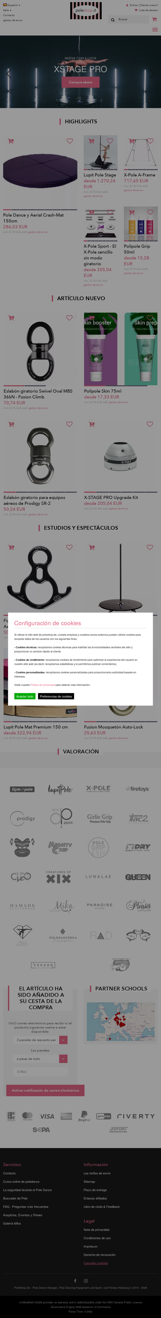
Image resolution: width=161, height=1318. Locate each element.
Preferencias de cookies (56, 696)
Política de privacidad (43, 684)
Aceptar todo (24, 696)
